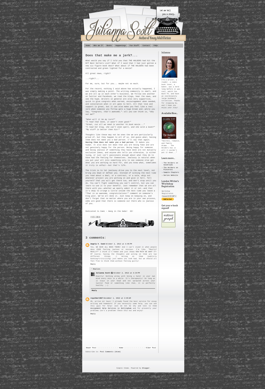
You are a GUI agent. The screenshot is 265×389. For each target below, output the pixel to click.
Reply (93, 264)
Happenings (121, 46)
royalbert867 (96, 298)
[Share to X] (95, 217)
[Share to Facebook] (97, 217)
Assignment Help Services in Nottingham (110, 308)
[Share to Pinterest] (99, 217)
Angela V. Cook (97, 244)
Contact (146, 46)
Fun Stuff (134, 46)
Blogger (146, 368)
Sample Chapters (171, 172)
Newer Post (91, 348)
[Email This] (91, 217)
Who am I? (98, 46)
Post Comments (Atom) (110, 352)
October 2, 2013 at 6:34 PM (126, 273)
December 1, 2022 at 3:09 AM (117, 298)
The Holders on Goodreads (171, 164)
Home (88, 46)
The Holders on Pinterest (171, 169)
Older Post (151, 348)
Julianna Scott (103, 273)
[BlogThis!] (93, 217)
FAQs (156, 46)
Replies (96, 269)
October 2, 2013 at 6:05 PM (119, 244)
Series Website (171, 175)
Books (109, 46)
